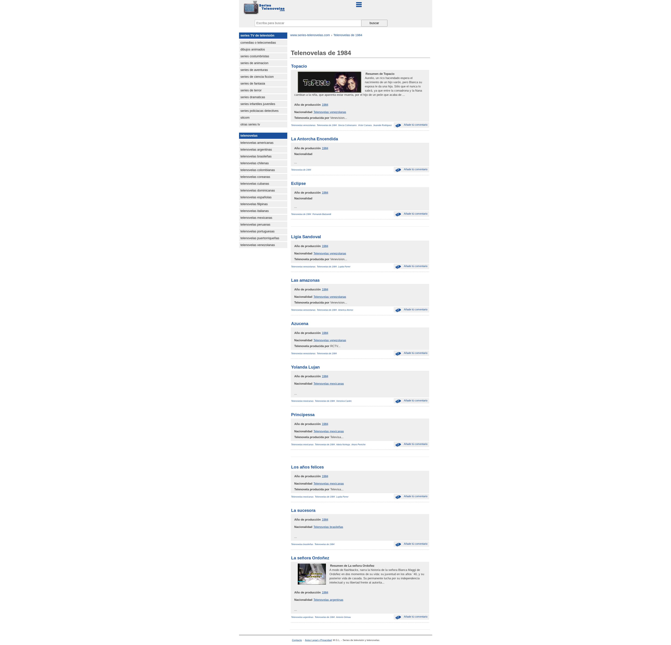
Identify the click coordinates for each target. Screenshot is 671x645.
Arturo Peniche (358, 444)
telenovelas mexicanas (256, 217)
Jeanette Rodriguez (382, 125)
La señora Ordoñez (310, 558)
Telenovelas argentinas (328, 599)
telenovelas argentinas (256, 149)
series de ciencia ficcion (257, 76)
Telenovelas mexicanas (328, 383)
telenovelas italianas (254, 211)
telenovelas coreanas (255, 177)
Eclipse (298, 183)
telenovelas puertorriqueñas (259, 238)
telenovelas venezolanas (257, 245)
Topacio (299, 66)
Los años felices (307, 467)
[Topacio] (365, 73)
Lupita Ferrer (344, 266)
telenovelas (249, 135)
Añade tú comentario (412, 124)
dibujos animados (252, 49)
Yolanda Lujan (305, 367)
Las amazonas (305, 280)
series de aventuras (254, 70)
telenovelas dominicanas (257, 190)
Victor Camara (365, 125)
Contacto (297, 640)
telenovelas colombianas (257, 170)
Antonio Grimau (343, 617)
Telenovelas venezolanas (329, 112)
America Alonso (345, 310)
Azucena (299, 323)
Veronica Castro (344, 401)
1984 (325, 104)
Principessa (303, 414)
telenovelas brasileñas (256, 156)
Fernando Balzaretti (321, 214)
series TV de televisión (257, 35)
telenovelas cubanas (254, 183)
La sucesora (303, 510)
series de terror (251, 90)
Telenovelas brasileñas (328, 527)
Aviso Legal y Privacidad (318, 640)
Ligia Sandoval (306, 236)
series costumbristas (254, 56)
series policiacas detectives (259, 111)
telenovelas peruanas (255, 224)
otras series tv (250, 124)
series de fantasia (252, 83)
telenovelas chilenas (254, 163)
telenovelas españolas (256, 197)
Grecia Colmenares (347, 125)
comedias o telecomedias (258, 42)
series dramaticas (252, 97)
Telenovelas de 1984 (327, 125)
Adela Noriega (343, 444)
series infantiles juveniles (257, 104)
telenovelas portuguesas (257, 231)
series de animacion (254, 63)
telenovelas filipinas (254, 204)
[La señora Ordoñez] (329, 565)
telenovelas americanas (256, 143)
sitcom (245, 117)
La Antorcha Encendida (314, 138)
